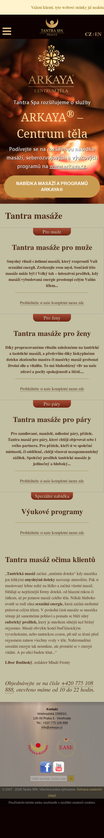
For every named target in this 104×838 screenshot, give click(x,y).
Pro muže (52, 231)
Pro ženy (52, 318)
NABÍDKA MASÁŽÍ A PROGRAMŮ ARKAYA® (52, 186)
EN (98, 34)
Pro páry (52, 404)
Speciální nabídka (52, 496)
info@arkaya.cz (52, 727)
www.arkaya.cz (68, 166)
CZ (88, 34)
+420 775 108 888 (55, 723)
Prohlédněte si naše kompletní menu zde (52, 302)
